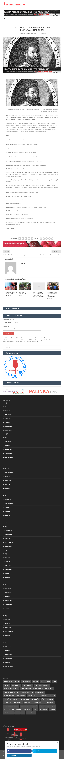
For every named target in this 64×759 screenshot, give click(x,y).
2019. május (6, 557)
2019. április (6, 561)
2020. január (6, 527)
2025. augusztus (7, 430)
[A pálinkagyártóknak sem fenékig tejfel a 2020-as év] (11, 286)
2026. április (6, 410)
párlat (42, 706)
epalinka (6, 685)
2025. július (6, 434)
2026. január (6, 422)
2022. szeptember (8, 457)
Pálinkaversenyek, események (28, 33)
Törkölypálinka (9, 713)
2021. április (6, 476)
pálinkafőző (28, 702)
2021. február (7, 484)
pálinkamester (38, 702)
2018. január (6, 596)
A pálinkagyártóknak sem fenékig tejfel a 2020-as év (11, 293)
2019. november (7, 534)
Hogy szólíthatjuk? (8, 319)
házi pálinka (49, 688)
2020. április (6, 515)
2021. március (7, 480)
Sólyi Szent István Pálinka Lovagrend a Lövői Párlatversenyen (53, 294)
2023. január (6, 445)
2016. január (6, 650)
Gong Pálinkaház (44, 685)
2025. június (6, 438)
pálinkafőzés (18, 702)
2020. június (6, 511)
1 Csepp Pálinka (8, 682)
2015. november (7, 658)
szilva (35, 709)
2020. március (7, 519)
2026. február (7, 418)
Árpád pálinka (31, 713)
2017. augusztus (7, 612)
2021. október (7, 469)
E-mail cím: (6, 326)
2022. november (7, 453)
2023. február (7, 441)
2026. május (6, 407)
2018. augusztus (7, 569)
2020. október (7, 499)
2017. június (6, 616)
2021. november (7, 465)
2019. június (6, 554)
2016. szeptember (8, 631)
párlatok (7, 709)
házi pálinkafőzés (9, 692)
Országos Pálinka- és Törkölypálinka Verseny (41, 695)
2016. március (7, 643)
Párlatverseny (16, 709)
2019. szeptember (8, 542)
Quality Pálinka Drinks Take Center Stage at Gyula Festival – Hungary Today (38, 295)
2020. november (7, 496)
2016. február (7, 646)
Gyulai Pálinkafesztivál (11, 688)
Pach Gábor (7, 699)
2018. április (6, 585)
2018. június (6, 577)
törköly (52, 709)
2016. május (6, 635)
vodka (18, 713)
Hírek (19, 33)
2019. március (7, 565)
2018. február (7, 592)
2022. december (7, 449)
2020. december (7, 492)
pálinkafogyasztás (47, 699)
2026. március (7, 414)
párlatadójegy (50, 706)
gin (36, 685)
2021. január (6, 488)
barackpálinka (26, 682)
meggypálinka (39, 692)
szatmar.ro (12, 228)
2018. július (6, 573)
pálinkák (34, 706)
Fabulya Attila (15, 685)
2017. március (7, 627)
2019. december (7, 530)
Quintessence (27, 709)
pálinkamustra (49, 702)
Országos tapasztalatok (23, 292)
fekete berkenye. (27, 685)
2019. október (7, 538)
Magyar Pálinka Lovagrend (25, 692)
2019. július (6, 550)
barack (17, 682)
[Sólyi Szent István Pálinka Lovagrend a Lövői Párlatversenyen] (53, 286)
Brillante (35, 682)
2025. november (7, 426)
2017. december (7, 600)
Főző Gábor (21, 263)
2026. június (6, 403)
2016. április (6, 639)
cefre (54, 682)
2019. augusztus (7, 546)
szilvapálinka (43, 709)
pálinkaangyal (24, 699)
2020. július (6, 507)
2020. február (7, 523)
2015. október (7, 662)
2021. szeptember (8, 472)
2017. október (7, 608)
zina (23, 713)
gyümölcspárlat (38, 688)
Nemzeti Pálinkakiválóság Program (14, 695)
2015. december (7, 654)
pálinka (15, 699)
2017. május (6, 619)
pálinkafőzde (8, 702)
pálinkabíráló (35, 699)
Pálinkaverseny (25, 706)
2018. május (6, 581)
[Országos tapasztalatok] (25, 286)
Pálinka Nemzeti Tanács (11, 706)
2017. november (7, 604)
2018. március (7, 588)
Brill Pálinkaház (45, 682)
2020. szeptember (8, 503)
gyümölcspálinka (25, 688)
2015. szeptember (8, 666)
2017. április (6, 623)
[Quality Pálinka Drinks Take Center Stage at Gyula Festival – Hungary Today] (39, 286)
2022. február (7, 461)
